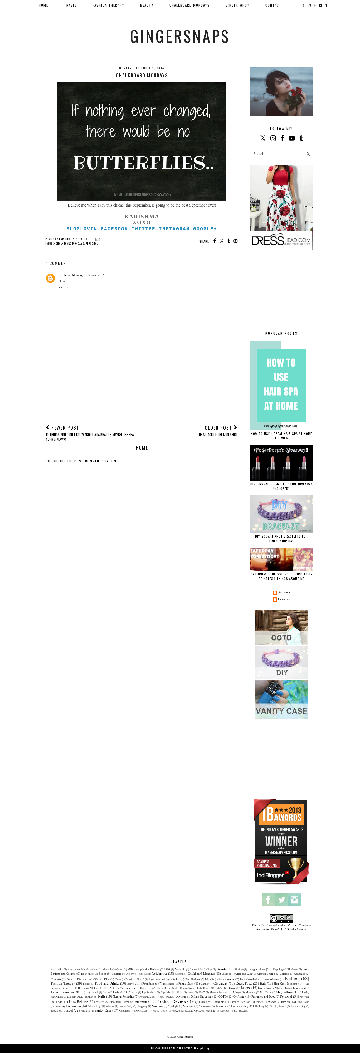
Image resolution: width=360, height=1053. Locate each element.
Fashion (292, 978)
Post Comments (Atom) (96, 461)
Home (43, 5)
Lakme (246, 988)
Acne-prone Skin (76, 969)
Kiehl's (218, 987)
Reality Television (240, 1002)
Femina (86, 983)
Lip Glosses (130, 992)
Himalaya (129, 987)
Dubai (128, 979)
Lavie (106, 992)
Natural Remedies (123, 996)
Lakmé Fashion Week (269, 987)
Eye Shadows (192, 979)
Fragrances (168, 983)
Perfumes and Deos (263, 996)
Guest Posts (244, 983)
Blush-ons (292, 969)
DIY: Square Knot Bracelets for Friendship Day (281, 538)
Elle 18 (140, 979)
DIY (106, 979)
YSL (234, 1010)
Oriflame (238, 996)
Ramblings (204, 1002)
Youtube (223, 1010)
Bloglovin (81, 229)
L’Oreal (231, 987)
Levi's (116, 992)
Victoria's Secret (159, 1010)
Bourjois (116, 973)
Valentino (85, 1010)
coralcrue (65, 275)
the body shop (240, 1006)
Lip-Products (149, 992)
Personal (92, 243)
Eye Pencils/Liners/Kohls (164, 979)
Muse (90, 996)
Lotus (191, 992)
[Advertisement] (142, 381)
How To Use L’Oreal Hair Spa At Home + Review (281, 435)
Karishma (284, 592)
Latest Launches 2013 (67, 992)
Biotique (239, 969)
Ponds (58, 1001)
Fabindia (209, 979)
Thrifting (259, 1006)
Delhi (70, 979)
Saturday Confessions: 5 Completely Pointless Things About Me (281, 576)
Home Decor (146, 988)
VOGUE (175, 1010)
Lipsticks (166, 992)
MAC (202, 992)
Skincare (157, 1006)
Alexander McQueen (112, 969)
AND (130, 969)
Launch (94, 992)
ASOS (167, 969)
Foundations (149, 983)
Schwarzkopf (94, 1006)
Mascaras (250, 992)
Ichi (176, 988)
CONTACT (273, 5)
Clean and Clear (243, 973)
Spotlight (173, 1006)
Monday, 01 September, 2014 (90, 275)
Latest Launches (295, 987)
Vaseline (123, 1010)
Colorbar (284, 973)
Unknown (284, 599)
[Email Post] (97, 239)
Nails (101, 996)
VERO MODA (139, 1010)
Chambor (226, 973)
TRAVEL (70, 5)
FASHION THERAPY (108, 5)
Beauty (222, 969)
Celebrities (159, 973)
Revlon (285, 1001)
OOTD (222, 996)
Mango (237, 992)
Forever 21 (132, 983)
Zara (243, 1010)
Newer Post (90, 432)
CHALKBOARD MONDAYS (189, 5)
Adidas (94, 969)
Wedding (210, 1010)
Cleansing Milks (266, 973)
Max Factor (266, 992)
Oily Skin (181, 996)
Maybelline (284, 992)
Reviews (271, 1001)
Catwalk (143, 973)
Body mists (87, 973)
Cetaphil (179, 973)
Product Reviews (172, 1001)
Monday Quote (75, 996)
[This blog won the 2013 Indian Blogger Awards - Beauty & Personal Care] (281, 884)
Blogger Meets (256, 969)
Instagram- (176, 229)
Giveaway (220, 983)
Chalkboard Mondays (70, 243)
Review (258, 1002)
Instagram (187, 987)
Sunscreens (205, 1006)
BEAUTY (147, 5)
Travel (68, 1010)
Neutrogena (145, 996)
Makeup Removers (219, 992)
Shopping (142, 1006)
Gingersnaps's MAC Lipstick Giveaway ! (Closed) (281, 486)
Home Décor (163, 987)
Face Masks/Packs (249, 979)
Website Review (193, 1010)
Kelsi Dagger (204, 988)
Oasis (169, 996)
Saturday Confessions (68, 1006)
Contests (56, 979)
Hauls (67, 987)
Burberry (130, 973)
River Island (303, 1002)
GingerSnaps (180, 35)
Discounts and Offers (88, 979)
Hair (263, 983)
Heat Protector (111, 987)
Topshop (55, 1010)
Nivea (159, 996)
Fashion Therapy (63, 983)
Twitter (143, 229)
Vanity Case (102, 1010)
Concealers (299, 973)
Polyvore (304, 996)
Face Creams (226, 979)
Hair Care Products (285, 983)
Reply (64, 287)
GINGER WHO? (238, 5)
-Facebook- (114, 229)
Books (102, 973)
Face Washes (271, 979)
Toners (282, 1006)
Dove (118, 979)
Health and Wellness (88, 987)
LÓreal (179, 992)
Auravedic (179, 969)
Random (219, 1001)
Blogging (278, 969)
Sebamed (110, 1006)
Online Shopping (201, 996)
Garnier (204, 983)
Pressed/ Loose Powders (107, 1002)
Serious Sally (126, 1006)
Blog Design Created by (180, 1048)
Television (221, 1006)
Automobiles (196, 969)
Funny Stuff (185, 983)
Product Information (136, 1001)
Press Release (78, 1002)
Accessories (57, 969)
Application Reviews (148, 969)
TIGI (271, 1006)
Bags (209, 969)
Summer (188, 1006)
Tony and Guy (298, 1006)
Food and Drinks (107, 983)
